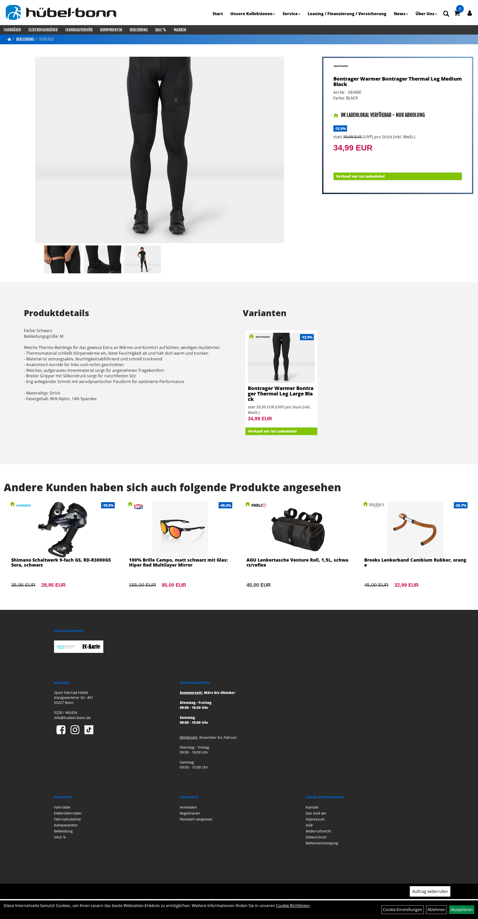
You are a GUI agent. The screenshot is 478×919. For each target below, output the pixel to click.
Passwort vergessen (196, 819)
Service (290, 13)
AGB (309, 825)
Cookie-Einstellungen (402, 909)
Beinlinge (46, 39)
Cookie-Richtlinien (293, 905)
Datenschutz (316, 837)
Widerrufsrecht (318, 831)
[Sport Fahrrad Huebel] (61, 12)
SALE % (160, 29)
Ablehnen (436, 909)
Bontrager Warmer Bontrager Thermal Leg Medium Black (397, 81)
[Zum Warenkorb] (457, 14)
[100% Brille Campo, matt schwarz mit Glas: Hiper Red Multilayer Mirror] (180, 551)
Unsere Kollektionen (251, 13)
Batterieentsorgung (322, 843)
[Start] (9, 39)
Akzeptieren (462, 909)
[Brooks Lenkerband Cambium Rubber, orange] (415, 551)
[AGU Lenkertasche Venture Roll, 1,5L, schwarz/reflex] (297, 551)
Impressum (315, 819)
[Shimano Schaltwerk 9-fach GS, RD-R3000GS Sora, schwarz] (62, 551)
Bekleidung (139, 29)
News (400, 13)
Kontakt (312, 807)
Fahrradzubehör (79, 29)
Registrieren (190, 813)
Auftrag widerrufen (430, 891)
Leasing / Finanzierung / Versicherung (347, 13)
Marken (180, 29)
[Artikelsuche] (446, 14)
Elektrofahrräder (43, 29)
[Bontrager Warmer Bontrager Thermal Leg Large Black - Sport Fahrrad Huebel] (281, 358)
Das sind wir (316, 813)
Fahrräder (12, 29)
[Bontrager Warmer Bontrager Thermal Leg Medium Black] (160, 150)
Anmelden (188, 807)
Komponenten (111, 29)
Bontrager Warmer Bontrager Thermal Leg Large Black (280, 393)
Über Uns (425, 13)
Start (218, 13)
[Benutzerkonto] (469, 12)
